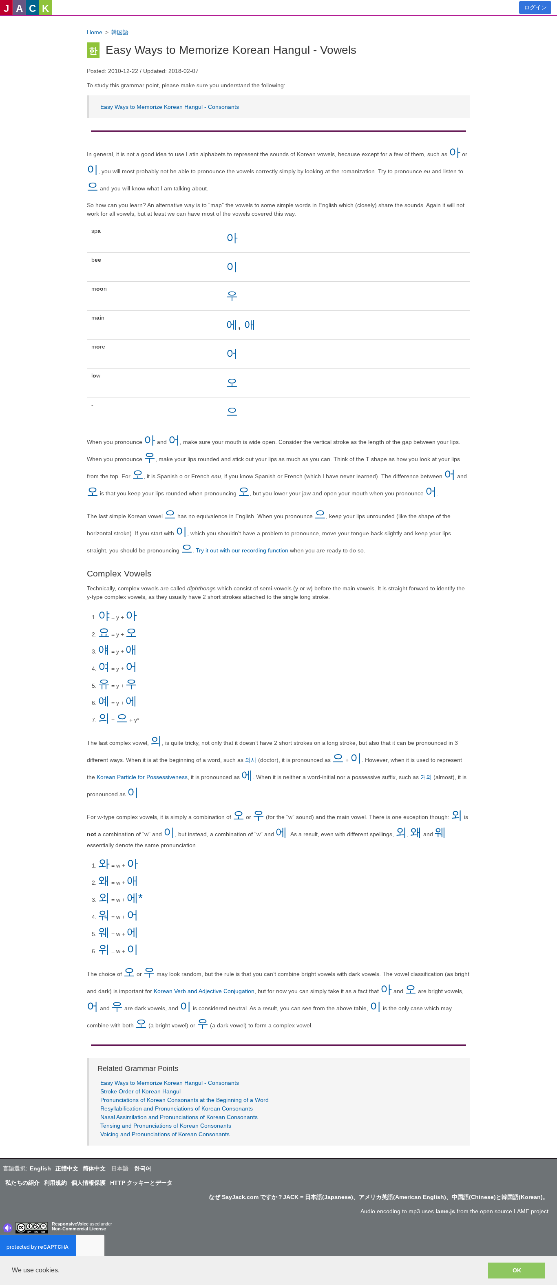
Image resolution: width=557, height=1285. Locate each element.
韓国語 (119, 32)
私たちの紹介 (22, 1182)
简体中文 (94, 1168)
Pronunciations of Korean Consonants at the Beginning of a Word (184, 1100)
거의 (426, 777)
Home (94, 32)
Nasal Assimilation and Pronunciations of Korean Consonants (179, 1117)
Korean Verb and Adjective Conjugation (204, 991)
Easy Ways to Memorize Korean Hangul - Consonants (169, 107)
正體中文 (66, 1168)
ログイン (535, 7)
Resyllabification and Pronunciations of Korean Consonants (176, 1108)
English (40, 1168)
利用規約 (55, 1182)
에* (135, 898)
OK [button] (517, 1270)
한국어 (142, 1168)
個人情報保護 (88, 1182)
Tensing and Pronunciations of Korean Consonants (165, 1125)
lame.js (445, 1211)
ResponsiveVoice (70, 1223)
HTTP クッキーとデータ (141, 1182)
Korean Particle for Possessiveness (142, 777)
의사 (251, 760)
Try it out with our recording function (242, 550)
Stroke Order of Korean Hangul (140, 1091)
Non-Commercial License (79, 1228)
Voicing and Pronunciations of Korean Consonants (165, 1134)
